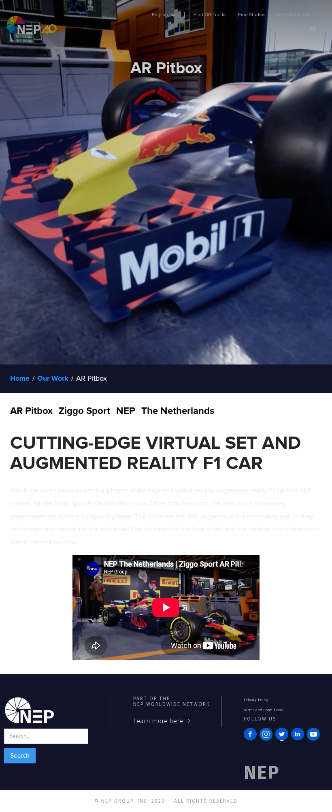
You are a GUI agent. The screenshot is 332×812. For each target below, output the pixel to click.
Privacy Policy (256, 699)
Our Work (52, 378)
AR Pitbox (91, 378)
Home (20, 378)
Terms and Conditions (263, 710)
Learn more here (158, 721)
